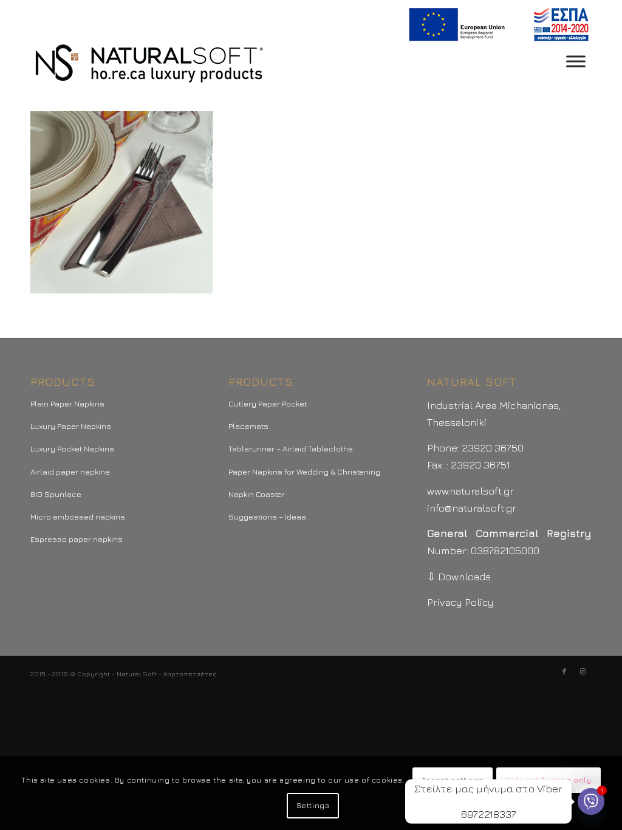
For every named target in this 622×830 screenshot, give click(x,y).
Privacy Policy (460, 602)
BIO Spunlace (55, 494)
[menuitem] (497, 24)
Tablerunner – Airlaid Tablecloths (290, 448)
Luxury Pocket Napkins (72, 448)
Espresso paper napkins (76, 539)
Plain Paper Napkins (67, 403)
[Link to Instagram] (582, 671)
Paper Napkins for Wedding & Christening (304, 471)
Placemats (248, 426)
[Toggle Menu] (576, 61)
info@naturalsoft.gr (471, 508)
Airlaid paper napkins (70, 471)
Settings (313, 805)
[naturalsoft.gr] (149, 64)
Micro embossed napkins (77, 516)
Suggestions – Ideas (267, 516)
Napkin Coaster (256, 494)
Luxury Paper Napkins (70, 426)
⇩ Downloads (459, 577)
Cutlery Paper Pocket (267, 403)
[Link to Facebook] (564, 671)
